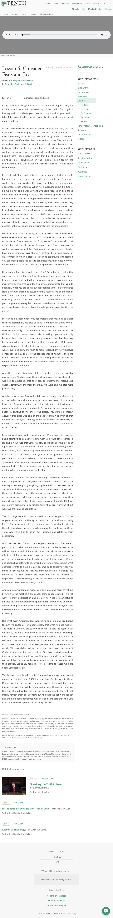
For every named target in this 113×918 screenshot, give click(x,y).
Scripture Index (85, 157)
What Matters (17, 756)
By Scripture (86, 113)
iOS (57, 861)
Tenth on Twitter (57, 900)
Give (83, 9)
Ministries (65, 4)
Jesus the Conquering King (56, 756)
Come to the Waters (9, 754)
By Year (84, 121)
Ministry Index (84, 176)
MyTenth (75, 9)
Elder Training (43, 792)
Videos (81, 138)
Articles (81, 83)
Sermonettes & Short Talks (90, 125)
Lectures (24, 14)
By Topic (85, 104)
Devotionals (83, 91)
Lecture (49, 67)
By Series (85, 108)
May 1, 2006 (26, 84)
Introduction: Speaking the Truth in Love (26, 808)
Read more (37, 759)
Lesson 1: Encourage (14, 829)
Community (77, 4)
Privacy (73, 913)
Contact (108, 9)
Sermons (82, 130)
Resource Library (90, 66)
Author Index (84, 153)
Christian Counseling (63, 67)
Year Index (82, 171)
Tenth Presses (84, 134)
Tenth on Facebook (57, 895)
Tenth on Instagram (57, 905)
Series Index (83, 162)
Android (58, 857)
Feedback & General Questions (58, 879)
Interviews (83, 96)
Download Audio (7, 55)
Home (48, 4)
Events (87, 4)
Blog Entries (83, 87)
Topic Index (83, 167)
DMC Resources (8, 759)
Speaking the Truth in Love (21, 80)
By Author (85, 117)
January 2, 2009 (48, 778)
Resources (97, 4)
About (56, 4)
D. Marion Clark (12, 84)
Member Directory (95, 9)
